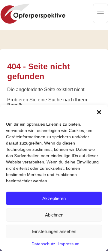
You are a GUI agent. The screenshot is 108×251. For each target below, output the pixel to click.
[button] (99, 112)
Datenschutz (43, 243)
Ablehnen (54, 214)
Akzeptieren (54, 198)
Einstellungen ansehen (54, 231)
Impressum (69, 243)
